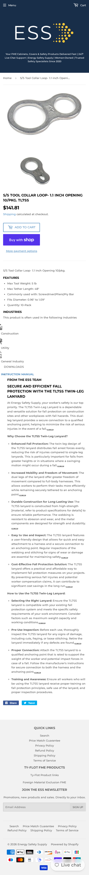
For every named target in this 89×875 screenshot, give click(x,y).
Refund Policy (44, 750)
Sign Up (78, 807)
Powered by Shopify (64, 844)
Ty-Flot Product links (44, 775)
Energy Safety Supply (32, 844)
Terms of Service (44, 760)
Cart (82, 5)
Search (44, 735)
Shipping (9, 214)
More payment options (21, 251)
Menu (12, 5)
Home (7, 78)
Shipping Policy (44, 755)
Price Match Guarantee (44, 740)
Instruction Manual (18, 374)
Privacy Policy (44, 745)
